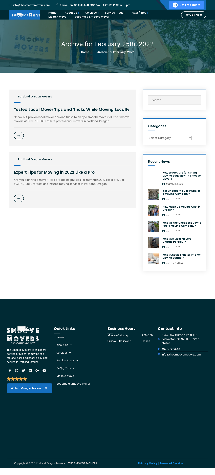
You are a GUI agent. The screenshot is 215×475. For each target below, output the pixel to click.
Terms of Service (171, 463)
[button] (81, 345)
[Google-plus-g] (37, 370)
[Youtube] (44, 370)
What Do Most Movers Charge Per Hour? (176, 240)
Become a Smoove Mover (73, 384)
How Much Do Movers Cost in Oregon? (181, 208)
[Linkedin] (30, 370)
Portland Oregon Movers (35, 96)
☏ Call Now (193, 15)
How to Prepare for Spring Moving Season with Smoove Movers (181, 175)
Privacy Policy (148, 463)
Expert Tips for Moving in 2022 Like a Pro (54, 172)
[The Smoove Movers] (29, 14)
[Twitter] (23, 370)
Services (91, 13)
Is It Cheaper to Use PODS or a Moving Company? (181, 192)
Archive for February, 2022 (115, 52)
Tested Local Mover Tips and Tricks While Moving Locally (72, 109)
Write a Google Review (26, 388)
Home (86, 52)
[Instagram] (17, 370)
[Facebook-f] (10, 370)
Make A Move (57, 17)
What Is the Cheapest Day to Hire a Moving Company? (181, 224)
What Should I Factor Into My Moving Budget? (181, 256)
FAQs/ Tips (139, 13)
